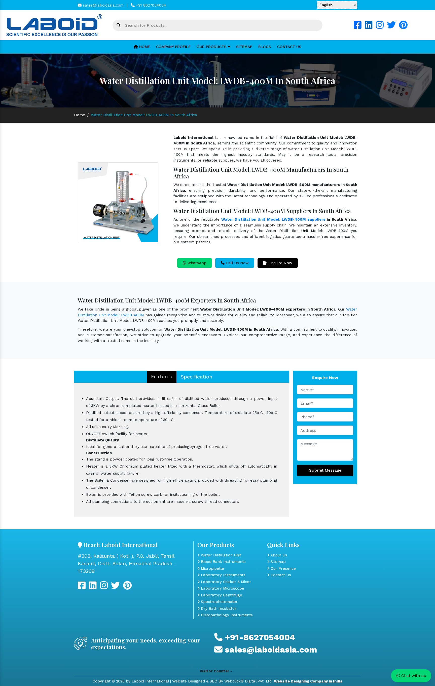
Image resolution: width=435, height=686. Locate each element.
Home (144, 47)
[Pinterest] (403, 27)
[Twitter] (391, 27)
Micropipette (212, 568)
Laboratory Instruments (222, 575)
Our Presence (282, 568)
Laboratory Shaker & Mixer (225, 582)
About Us (278, 555)
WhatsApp (196, 263)
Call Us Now (237, 263)
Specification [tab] (196, 377)
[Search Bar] (118, 25)
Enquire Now (279, 263)
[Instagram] (380, 27)
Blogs (264, 47)
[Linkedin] (369, 27)
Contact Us (289, 47)
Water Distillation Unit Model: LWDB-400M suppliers (273, 219)
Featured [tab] (161, 376)
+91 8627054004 (150, 5)
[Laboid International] (54, 25)
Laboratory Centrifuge (221, 595)
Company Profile (173, 47)
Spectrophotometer (219, 601)
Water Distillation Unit (220, 555)
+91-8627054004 (259, 637)
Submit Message (325, 470)
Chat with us (413, 675)
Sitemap (244, 47)
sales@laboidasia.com (103, 5)
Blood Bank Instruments (223, 561)
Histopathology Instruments (226, 615)
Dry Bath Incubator (218, 608)
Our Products (212, 47)
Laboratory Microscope (222, 588)
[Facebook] (357, 27)
